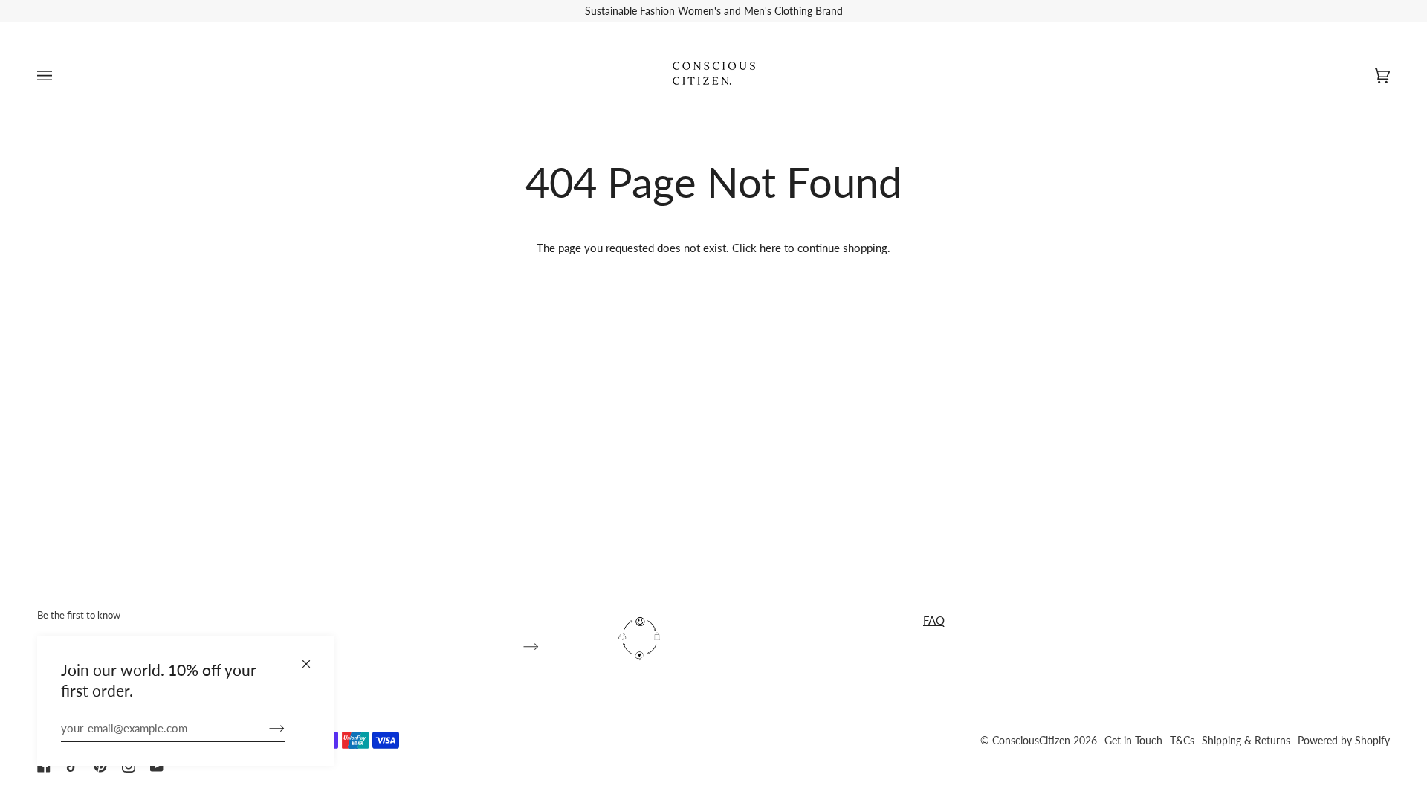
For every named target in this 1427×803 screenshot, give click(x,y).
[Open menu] (59, 75)
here (770, 247)
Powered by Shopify (1344, 740)
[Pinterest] (100, 766)
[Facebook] (44, 766)
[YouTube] (157, 766)
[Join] (265, 728)
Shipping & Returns (1246, 740)
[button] (759, 608)
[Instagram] (128, 766)
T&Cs (1182, 740)
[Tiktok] (72, 766)
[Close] (312, 658)
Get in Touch (1133, 740)
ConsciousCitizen (1031, 740)
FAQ (934, 620)
